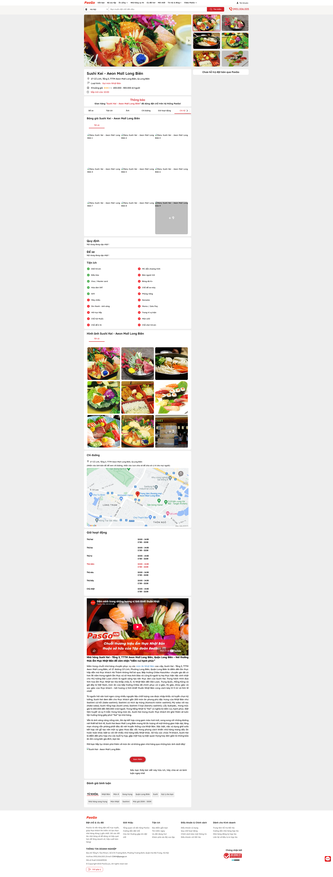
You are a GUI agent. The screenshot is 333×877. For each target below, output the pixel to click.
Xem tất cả (235, 58)
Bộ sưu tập (111, 3)
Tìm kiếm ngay (158, 831)
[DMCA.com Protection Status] (231, 860)
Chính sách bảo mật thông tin (194, 834)
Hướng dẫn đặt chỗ (131, 831)
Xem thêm (137, 759)
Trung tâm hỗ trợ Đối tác (224, 828)
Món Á (116, 794)
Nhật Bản (106, 794)
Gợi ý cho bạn (167, 794)
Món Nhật (115, 801)
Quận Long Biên (143, 794)
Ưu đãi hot (151, 3)
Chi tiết (183, 110)
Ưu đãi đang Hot (159, 834)
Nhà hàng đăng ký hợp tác (224, 834)
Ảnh (127, 110)
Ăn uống (122, 3)
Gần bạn (101, 3)
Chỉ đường (146, 110)
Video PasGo (189, 3)
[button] (206, 23)
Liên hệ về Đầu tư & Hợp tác (225, 837)
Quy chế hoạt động (189, 831)
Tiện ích (109, 110)
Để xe (90, 110)
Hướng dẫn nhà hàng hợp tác (226, 831)
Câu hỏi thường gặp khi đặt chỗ (135, 835)
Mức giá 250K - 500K (142, 801)
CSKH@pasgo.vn (119, 856)
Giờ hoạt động (164, 110)
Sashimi (126, 801)
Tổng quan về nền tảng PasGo (136, 828)
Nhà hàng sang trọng (97, 801)
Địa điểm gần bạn (160, 828)
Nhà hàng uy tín (137, 3)
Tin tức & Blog (174, 3)
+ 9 (171, 217)
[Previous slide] (86, 40)
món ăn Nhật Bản (145, 666)
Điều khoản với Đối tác (191, 837)
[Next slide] (188, 40)
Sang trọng (127, 794)
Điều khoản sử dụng (189, 828)
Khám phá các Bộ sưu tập (163, 837)
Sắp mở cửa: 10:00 (100, 92)
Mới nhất (161, 3)
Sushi (155, 794)
